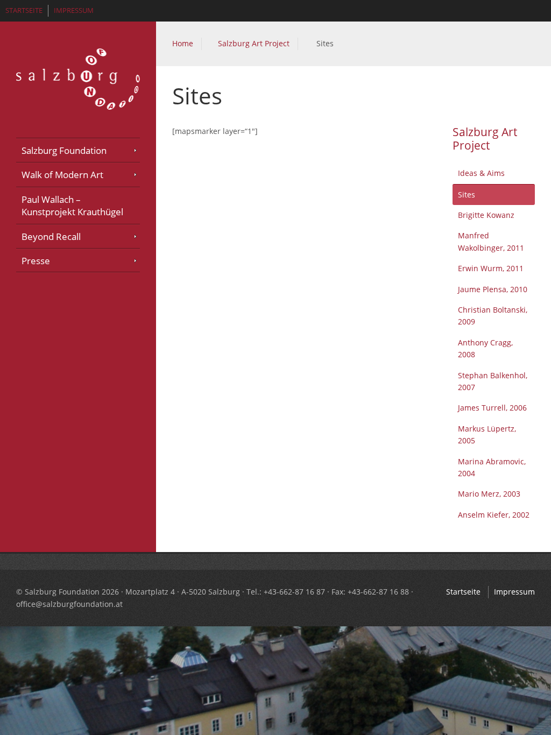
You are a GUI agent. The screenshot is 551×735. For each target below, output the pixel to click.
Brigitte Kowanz (486, 215)
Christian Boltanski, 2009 (492, 316)
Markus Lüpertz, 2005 (487, 434)
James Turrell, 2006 (492, 407)
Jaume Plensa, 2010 (492, 289)
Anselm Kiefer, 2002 (493, 515)
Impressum (74, 10)
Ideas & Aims (481, 173)
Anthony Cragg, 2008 (485, 348)
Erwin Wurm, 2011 (491, 268)
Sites (466, 194)
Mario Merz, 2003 (489, 494)
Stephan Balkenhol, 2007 (492, 381)
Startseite (24, 10)
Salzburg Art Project (253, 43)
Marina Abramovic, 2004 (492, 467)
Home (182, 43)
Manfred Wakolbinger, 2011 (491, 241)
